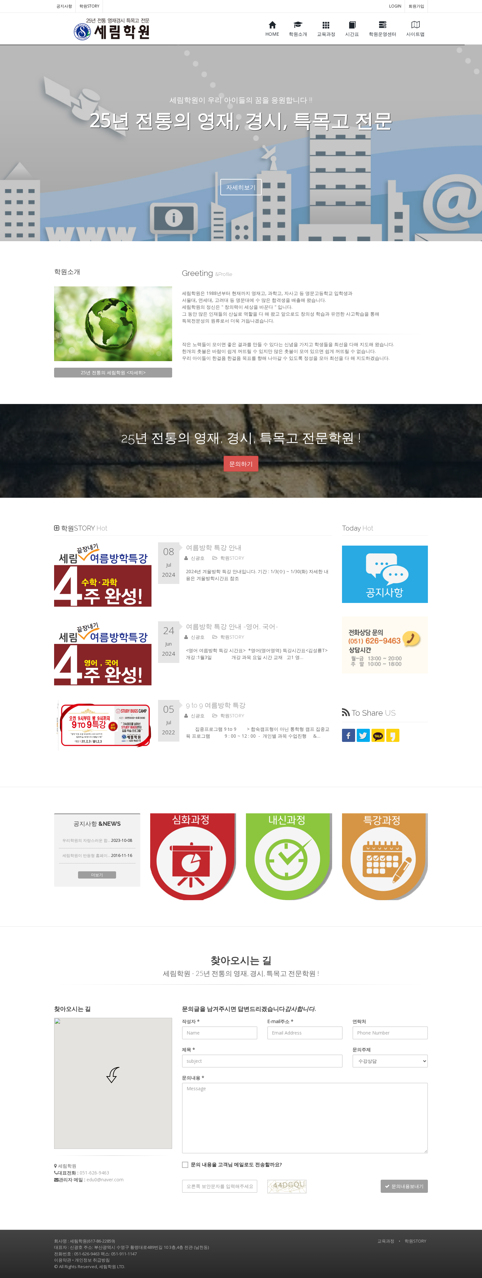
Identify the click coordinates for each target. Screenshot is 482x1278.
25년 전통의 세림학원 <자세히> (113, 372)
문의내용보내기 (408, 1186)
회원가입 (416, 6)
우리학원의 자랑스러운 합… (97, 840)
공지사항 (64, 6)
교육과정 (385, 1241)
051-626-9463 (94, 1173)
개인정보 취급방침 (92, 1260)
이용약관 (62, 1260)
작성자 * (191, 1021)
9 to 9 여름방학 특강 (216, 705)
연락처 (359, 1021)
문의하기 (241, 464)
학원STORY (89, 6)
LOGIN (395, 6)
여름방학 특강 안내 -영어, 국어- (232, 626)
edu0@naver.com (105, 1179)
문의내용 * (193, 1078)
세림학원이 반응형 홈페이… (97, 855)
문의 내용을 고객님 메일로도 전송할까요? (236, 1164)
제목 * (188, 1049)
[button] (113, 1075)
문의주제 (361, 1049)
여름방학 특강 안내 (214, 548)
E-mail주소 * (280, 1021)
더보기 (97, 875)
